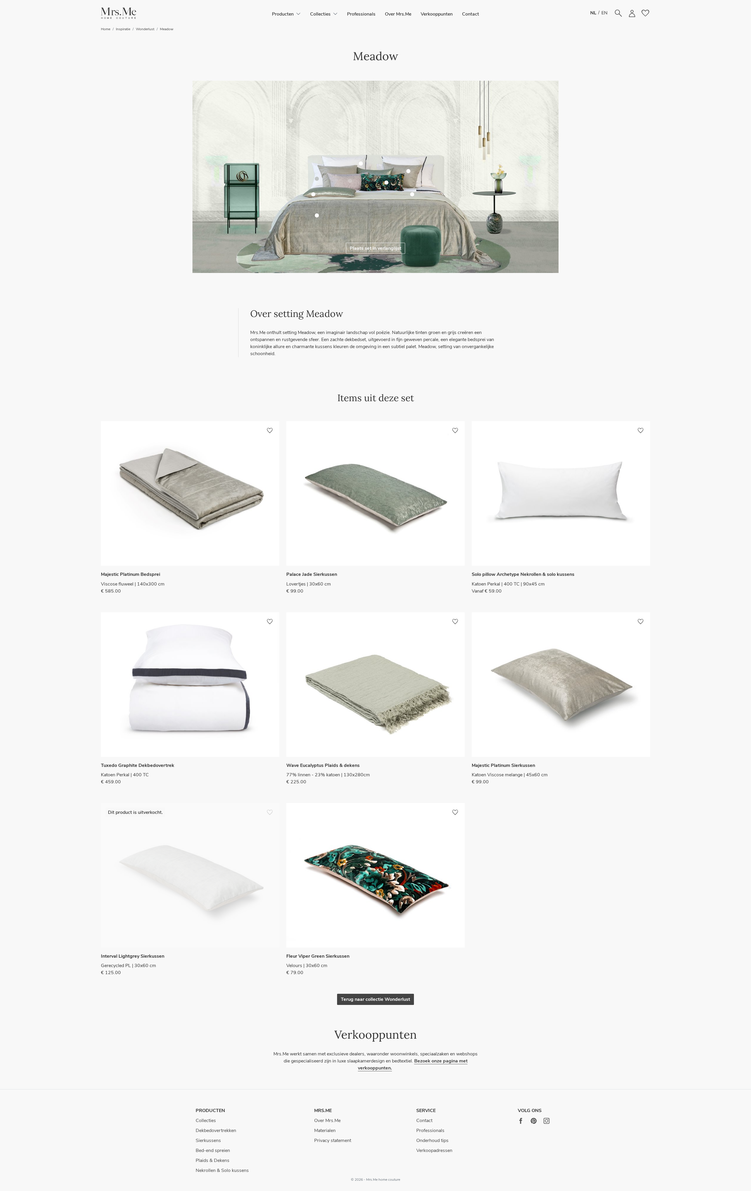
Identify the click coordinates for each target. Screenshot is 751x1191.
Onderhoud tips (432, 1140)
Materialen (325, 1130)
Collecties (206, 1120)
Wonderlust (145, 29)
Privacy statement (332, 1140)
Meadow (166, 29)
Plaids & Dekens (212, 1160)
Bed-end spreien (213, 1150)
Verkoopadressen (434, 1150)
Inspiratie (123, 29)
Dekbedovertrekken (216, 1130)
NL (593, 13)
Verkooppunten (437, 14)
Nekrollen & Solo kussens (222, 1170)
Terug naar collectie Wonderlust (375, 999)
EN (604, 13)
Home (105, 29)
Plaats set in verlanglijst (375, 248)
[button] (118, 13)
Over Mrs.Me (398, 14)
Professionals (361, 14)
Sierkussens (208, 1140)
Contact (470, 14)
